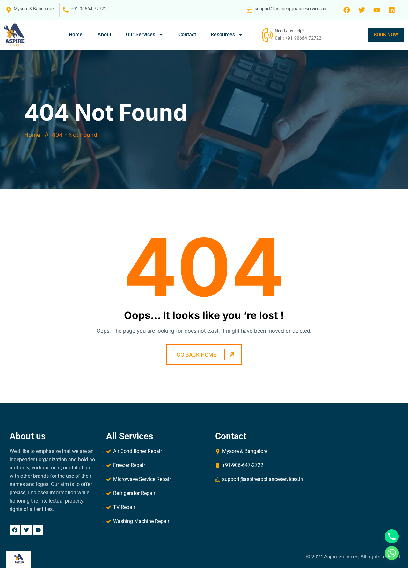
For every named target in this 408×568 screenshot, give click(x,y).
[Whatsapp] (392, 553)
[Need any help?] (266, 35)
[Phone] (392, 536)
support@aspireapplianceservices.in (290, 8)
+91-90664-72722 (88, 8)
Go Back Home (196, 354)
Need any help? (290, 30)
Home (76, 35)
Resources (223, 35)
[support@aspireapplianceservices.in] (249, 10)
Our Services (140, 35)
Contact (187, 35)
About (104, 35)
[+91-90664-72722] (66, 10)
